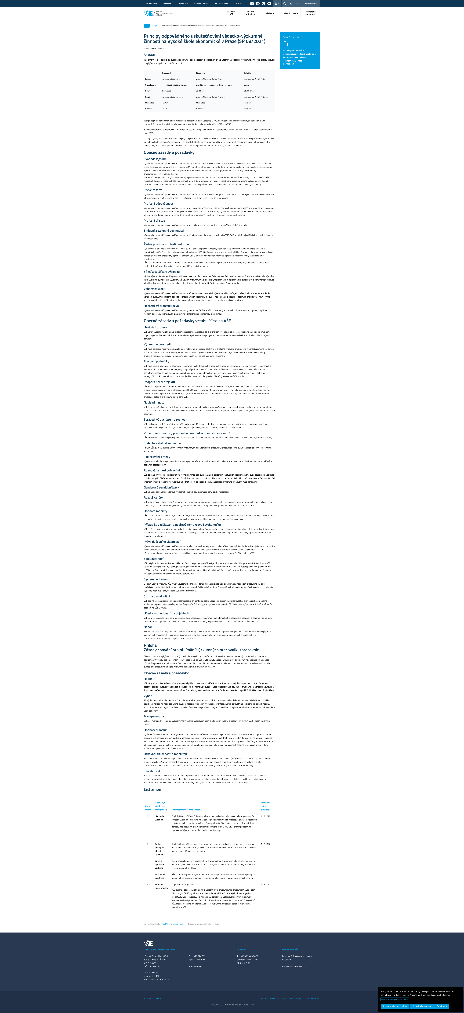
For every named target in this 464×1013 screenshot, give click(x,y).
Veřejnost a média (201, 3)
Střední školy (151, 3)
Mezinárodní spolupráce (310, 13)
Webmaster (148, 998)
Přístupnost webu (296, 998)
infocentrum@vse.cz (297, 966)
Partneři (239, 3)
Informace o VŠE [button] (230, 13)
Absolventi (167, 3)
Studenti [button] (270, 13)
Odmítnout (442, 1006)
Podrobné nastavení (422, 1006)
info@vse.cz (201, 966)
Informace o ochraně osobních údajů (395, 999)
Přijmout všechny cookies (395, 1006)
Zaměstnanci (183, 3)
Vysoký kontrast (311, 3)
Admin (158, 998)
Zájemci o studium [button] (250, 13)
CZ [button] (297, 3)
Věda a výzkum (291, 13)
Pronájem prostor (222, 3)
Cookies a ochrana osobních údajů (272, 998)
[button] (252, 3)
